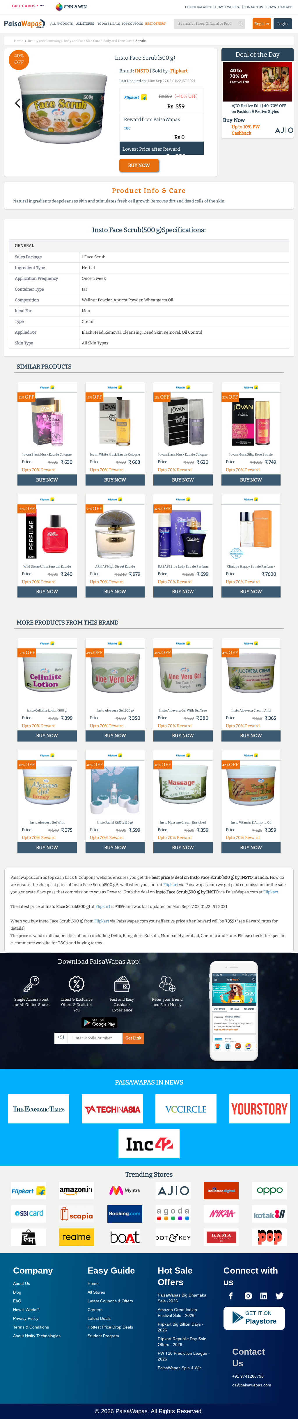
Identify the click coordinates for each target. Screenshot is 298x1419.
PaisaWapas (132, 1411)
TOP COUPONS (132, 24)
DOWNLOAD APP (279, 7)
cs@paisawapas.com (251, 1385)
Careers (95, 1309)
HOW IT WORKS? (227, 7)
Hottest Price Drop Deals (110, 1327)
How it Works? (26, 1309)
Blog (17, 1292)
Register (261, 23)
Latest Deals (99, 1318)
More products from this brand (67, 622)
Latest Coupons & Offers (110, 1301)
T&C (127, 128)
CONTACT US (253, 7)
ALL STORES (85, 24)
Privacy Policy (25, 1318)
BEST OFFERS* (155, 24)
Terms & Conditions (31, 1327)
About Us (21, 1283)
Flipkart (179, 71)
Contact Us (248, 1357)
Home (93, 1283)
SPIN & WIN (75, 6)
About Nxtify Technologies (37, 1335)
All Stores (96, 1292)
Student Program (103, 1335)
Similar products (44, 366)
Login (282, 23)
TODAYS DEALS (108, 24)
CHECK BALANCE (198, 7)
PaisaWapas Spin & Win (180, 1367)
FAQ (17, 1301)
